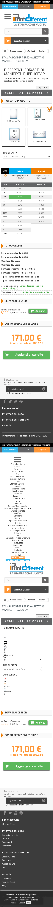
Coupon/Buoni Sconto (17, 506)
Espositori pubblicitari (17, 521)
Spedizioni (6, 845)
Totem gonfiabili (18, 528)
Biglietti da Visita (17, 479)
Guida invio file (8, 857)
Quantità (8, 655)
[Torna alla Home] (4, 51)
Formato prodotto (17, 101)
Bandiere (18, 516)
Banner (18, 518)
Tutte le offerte (18, 464)
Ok (28, 903)
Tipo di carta (10, 153)
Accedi (26, 6)
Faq (3, 867)
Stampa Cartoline (18, 484)
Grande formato (18, 511)
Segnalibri (17, 486)
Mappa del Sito (8, 864)
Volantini (18, 494)
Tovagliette (18, 543)
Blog (18, 474)
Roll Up (18, 523)
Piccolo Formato (17, 476)
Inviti (18, 481)
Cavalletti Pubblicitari (17, 526)
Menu (17, 548)
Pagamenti (7, 842)
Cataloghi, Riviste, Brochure (18, 538)
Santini (18, 555)
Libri (18, 535)
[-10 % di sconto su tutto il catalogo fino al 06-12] (26, 2)
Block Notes (18, 491)
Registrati (42, 6)
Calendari (18, 503)
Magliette (17, 550)
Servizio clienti (8, 882)
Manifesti (18, 513)
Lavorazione (10, 675)
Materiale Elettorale (18, 553)
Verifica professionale (10, 309)
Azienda (17, 467)
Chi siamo (17, 469)
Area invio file (10, 6)
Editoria (17, 533)
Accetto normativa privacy (21, 393)
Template (6, 860)
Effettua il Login (9, 824)
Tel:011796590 (18, 557)
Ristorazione (17, 540)
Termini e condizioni (10, 835)
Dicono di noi (17, 471)
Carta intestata (18, 499)
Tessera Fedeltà (17, 489)
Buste (17, 501)
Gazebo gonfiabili (17, 530)
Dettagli (22, 903)
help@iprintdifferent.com (17, 560)
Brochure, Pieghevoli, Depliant (17, 508)
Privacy (5, 838)
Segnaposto (18, 545)
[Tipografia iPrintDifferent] (30, 20)
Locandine (17, 496)
